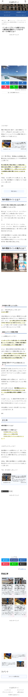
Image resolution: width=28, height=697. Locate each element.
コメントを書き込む (14, 676)
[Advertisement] (14, 50)
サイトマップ (20, 690)
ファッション (5, 491)
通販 (11, 491)
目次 (12, 191)
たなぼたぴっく (14, 2)
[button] (25, 348)
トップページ (7, 690)
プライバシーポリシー (7, 692)
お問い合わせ (20, 692)
